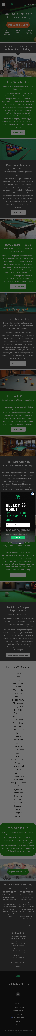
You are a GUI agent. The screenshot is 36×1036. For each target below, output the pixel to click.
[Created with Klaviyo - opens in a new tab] (18, 543)
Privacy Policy (17, 534)
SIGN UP (18, 538)
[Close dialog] (32, 494)
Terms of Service (24, 534)
